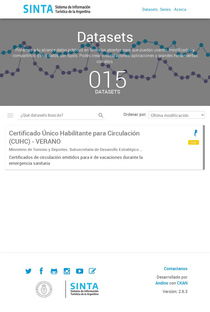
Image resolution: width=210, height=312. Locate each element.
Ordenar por (134, 114)
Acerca (180, 9)
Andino (161, 283)
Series (165, 9)
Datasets (150, 9)
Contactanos (175, 268)
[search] (101, 115)
